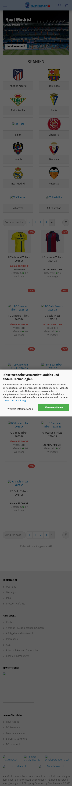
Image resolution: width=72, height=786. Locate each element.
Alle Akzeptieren (54, 407)
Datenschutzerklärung (14, 400)
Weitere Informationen (20, 409)
